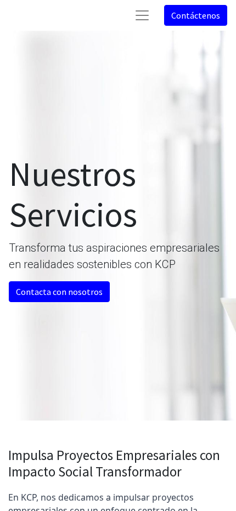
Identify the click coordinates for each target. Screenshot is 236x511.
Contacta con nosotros (59, 291)
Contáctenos (195, 15)
